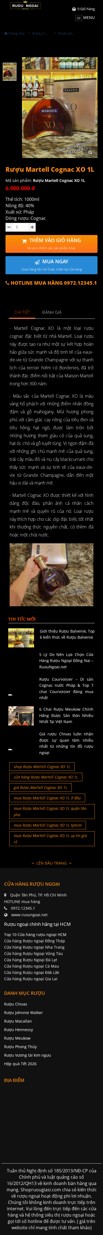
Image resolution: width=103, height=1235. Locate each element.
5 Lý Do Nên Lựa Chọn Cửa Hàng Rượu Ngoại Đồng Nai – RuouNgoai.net (66, 660)
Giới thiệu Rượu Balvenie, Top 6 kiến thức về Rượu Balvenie (67, 634)
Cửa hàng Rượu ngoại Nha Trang (34, 947)
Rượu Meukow (17, 1038)
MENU (88, 17)
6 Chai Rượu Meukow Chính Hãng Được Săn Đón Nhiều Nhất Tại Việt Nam (66, 715)
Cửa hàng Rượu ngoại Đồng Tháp (34, 940)
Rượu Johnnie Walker (23, 1012)
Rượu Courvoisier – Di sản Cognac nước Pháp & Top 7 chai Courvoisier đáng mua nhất (66, 688)
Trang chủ (15, 33)
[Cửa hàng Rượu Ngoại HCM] (25, 4)
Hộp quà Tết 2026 (20, 1063)
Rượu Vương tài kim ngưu (27, 1055)
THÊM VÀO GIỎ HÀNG (54, 243)
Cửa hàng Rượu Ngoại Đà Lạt (30, 959)
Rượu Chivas (15, 1004)
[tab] (22, 312)
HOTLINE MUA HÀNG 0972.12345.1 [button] (53, 283)
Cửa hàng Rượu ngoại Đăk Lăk (31, 972)
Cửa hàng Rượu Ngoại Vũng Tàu (33, 953)
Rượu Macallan (18, 1021)
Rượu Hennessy (18, 1029)
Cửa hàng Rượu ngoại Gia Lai (30, 978)
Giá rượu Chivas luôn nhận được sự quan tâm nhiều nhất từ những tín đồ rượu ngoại (66, 743)
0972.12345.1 (23, 908)
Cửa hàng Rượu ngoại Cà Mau (31, 966)
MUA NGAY (51, 265)
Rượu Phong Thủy (20, 1046)
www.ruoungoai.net (29, 914)
